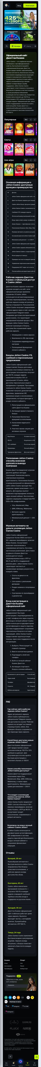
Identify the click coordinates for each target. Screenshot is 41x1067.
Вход (19, 5)
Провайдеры (8, 968)
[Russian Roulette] (29, 169)
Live (21, 963)
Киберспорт (24, 968)
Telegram (16, 1006)
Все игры (17, 46)
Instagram (10, 1011)
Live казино (7, 966)
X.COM (26, 1006)
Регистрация (30, 5)
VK (8, 1006)
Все (26, 119)
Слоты (29, 46)
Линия (22, 966)
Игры (6, 963)
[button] (34, 1064)
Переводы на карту (15, 1001)
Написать (11, 985)
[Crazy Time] (19, 169)
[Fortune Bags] (29, 129)
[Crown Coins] (19, 129)
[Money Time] (8, 169)
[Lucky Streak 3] (8, 129)
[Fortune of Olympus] (19, 149)
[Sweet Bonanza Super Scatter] (29, 149)
